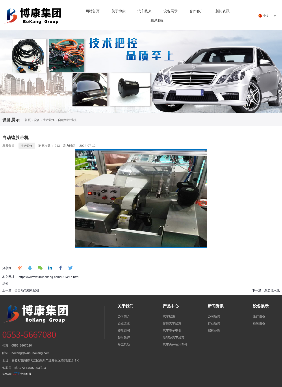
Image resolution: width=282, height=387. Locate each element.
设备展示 (170, 11)
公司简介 (124, 316)
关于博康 (118, 11)
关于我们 (126, 306)
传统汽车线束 (172, 323)
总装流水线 (272, 290)
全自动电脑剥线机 (27, 290)
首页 (28, 120)
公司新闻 (214, 316)
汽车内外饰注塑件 (175, 344)
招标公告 (214, 330)
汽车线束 (144, 11)
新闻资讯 (222, 11)
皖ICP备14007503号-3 (30, 368)
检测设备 (259, 323)
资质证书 (124, 330)
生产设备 (49, 120)
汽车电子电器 (172, 330)
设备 (37, 120)
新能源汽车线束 (173, 337)
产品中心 (171, 306)
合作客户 (196, 11)
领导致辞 (124, 337)
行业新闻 (214, 323)
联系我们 (157, 20)
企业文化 (124, 323)
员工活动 (124, 344)
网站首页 (92, 11)
